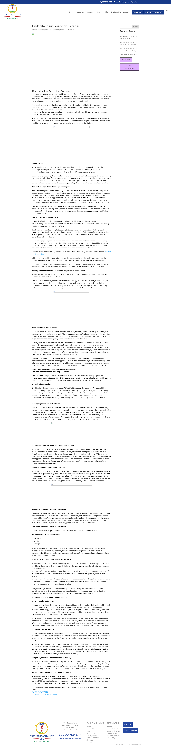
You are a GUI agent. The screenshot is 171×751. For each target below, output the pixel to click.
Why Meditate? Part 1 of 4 (128, 55)
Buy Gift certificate (129, 67)
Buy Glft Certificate (130, 730)
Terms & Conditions (93, 738)
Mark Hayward (39, 30)
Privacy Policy (91, 735)
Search (135, 27)
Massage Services (113, 731)
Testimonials (116, 12)
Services (90, 12)
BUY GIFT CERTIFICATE (153, 12)
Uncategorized (59, 30)
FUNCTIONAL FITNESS (40, 692)
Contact (126, 12)
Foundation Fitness (114, 729)
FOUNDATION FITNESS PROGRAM (44, 694)
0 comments (70, 30)
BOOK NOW (137, 12)
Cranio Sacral (112, 733)
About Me (80, 12)
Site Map (89, 740)
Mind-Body (111, 738)
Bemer (100, 12)
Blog (106, 12)
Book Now (126, 60)
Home (71, 12)
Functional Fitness (113, 735)
